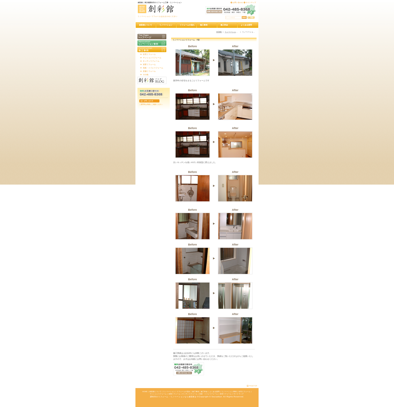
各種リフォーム (174, 394)
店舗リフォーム (149, 71)
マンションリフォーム (152, 58)
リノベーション (169, 391)
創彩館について (155, 391)
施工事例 (195, 391)
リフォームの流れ (183, 391)
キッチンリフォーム (151, 61)
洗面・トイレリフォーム (153, 68)
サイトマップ (251, 2)
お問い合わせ (238, 2)
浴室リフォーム (149, 64)
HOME (219, 32)
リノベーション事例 (233, 32)
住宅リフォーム (149, 54)
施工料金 (204, 391)
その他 (145, 75)
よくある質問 (214, 391)
